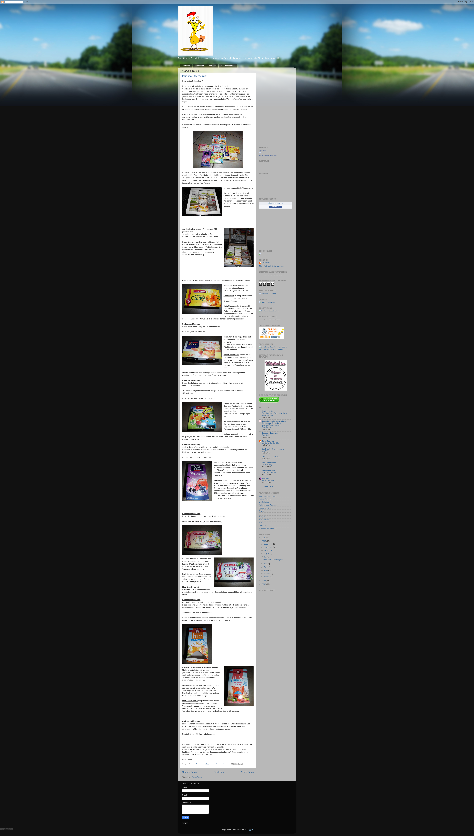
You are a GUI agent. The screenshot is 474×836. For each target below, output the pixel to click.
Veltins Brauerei (265, 499)
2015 (264, 541)
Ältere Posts (247, 772)
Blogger (250, 830)
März (266, 570)
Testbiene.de (267, 411)
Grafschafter (264, 502)
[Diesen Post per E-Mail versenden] (232, 764)
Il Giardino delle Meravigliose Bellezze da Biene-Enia (274, 422)
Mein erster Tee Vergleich (194, 76)
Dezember (268, 544)
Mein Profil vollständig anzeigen (271, 266)
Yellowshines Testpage (268, 505)
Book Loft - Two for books (273, 449)
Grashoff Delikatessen (267, 529)
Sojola (261, 511)
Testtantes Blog (265, 508)
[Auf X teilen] (236, 764)
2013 (264, 584)
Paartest (265, 478)
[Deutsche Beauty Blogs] (269, 311)
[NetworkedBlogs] (275, 203)
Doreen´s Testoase (270, 433)
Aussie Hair (263, 514)
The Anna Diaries (269, 463)
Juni (266, 564)
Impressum (199, 66)
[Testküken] (260, 153)
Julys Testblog (268, 441)
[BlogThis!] (234, 764)
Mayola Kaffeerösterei (267, 496)
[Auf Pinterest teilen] (241, 764)
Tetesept (262, 526)
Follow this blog (275, 206)
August (267, 554)
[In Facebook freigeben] (239, 764)
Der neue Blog (267, 465)
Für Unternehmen (228, 66)
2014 (264, 581)
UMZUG (265, 451)
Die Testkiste (267, 486)
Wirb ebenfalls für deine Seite (267, 155)
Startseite (186, 66)
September (268, 550)
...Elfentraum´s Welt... (271, 457)
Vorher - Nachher (268, 480)
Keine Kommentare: (219, 764)
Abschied (265, 435)
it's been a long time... (270, 472)
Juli (265, 557)
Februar (267, 574)
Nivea (261, 523)
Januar (267, 577)
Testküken (262, 150)
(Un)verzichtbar (268, 470)
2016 (264, 538)
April (266, 567)
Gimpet (262, 517)
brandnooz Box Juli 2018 (270, 443)
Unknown (266, 263)
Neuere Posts (189, 772)
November (268, 547)
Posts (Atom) (197, 777)
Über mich (212, 66)
